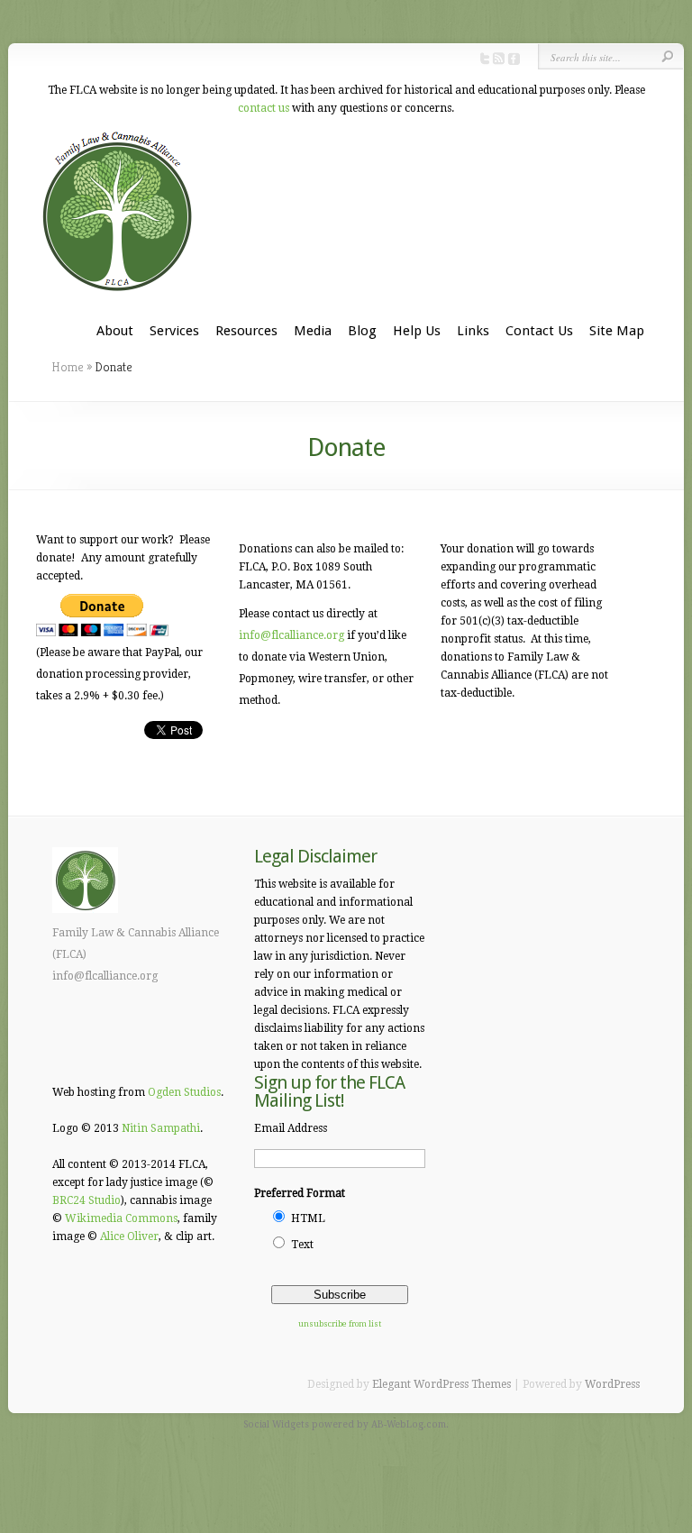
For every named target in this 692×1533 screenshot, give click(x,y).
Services (174, 331)
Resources (246, 331)
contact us (263, 108)
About (114, 331)
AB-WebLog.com (408, 1424)
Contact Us (539, 331)
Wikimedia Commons (121, 1218)
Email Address (290, 1128)
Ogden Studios (184, 1092)
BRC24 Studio (86, 1200)
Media (313, 331)
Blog (362, 331)
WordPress (612, 1384)
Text (302, 1244)
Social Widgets (276, 1424)
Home (67, 367)
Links (473, 331)
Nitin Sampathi (161, 1128)
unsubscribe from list (339, 1323)
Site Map (616, 331)
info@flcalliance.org (291, 635)
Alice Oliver (129, 1236)
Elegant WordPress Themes (441, 1384)
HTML (308, 1218)
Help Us (417, 331)
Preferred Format (299, 1193)
